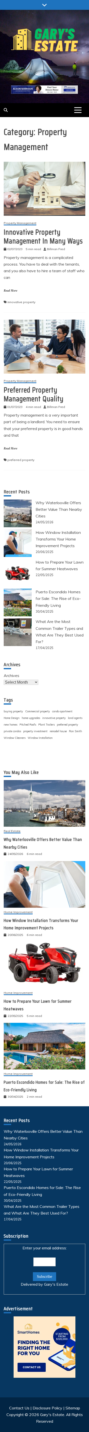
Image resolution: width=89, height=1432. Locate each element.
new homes (10, 724)
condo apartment (62, 711)
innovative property (21, 302)
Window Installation (40, 738)
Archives (11, 675)
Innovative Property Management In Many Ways (43, 236)
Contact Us (19, 1407)
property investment (35, 731)
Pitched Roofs (28, 724)
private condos (12, 731)
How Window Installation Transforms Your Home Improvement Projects (58, 539)
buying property (13, 711)
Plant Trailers (46, 724)
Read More (10, 290)
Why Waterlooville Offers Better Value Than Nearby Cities (59, 509)
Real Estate (12, 831)
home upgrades (31, 718)
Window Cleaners (14, 738)
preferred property (20, 460)
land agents (75, 718)
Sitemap (73, 1407)
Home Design (12, 718)
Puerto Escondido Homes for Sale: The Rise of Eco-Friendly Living (58, 598)
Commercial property (37, 711)
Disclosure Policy (47, 1407)
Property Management (20, 223)
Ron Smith (75, 731)
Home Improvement (18, 912)
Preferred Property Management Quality (34, 394)
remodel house (58, 731)
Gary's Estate (56, 1284)
